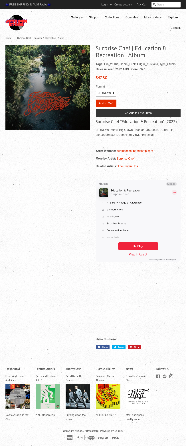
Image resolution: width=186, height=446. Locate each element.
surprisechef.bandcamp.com (135, 151)
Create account (123, 4)
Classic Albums (105, 369)
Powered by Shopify (111, 431)
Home (8, 37)
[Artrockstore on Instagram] (171, 377)
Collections (112, 17)
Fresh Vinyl (12, 369)
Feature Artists (45, 369)
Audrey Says (73, 369)
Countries (132, 17)
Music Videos (153, 17)
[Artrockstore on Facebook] (158, 377)
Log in (104, 4)
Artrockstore (92, 431)
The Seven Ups (128, 166)
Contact (176, 28)
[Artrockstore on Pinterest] (165, 377)
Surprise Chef (125, 158)
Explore (173, 17)
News (129, 369)
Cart (144, 4)
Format (100, 86)
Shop (93, 17)
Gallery (76, 17)
